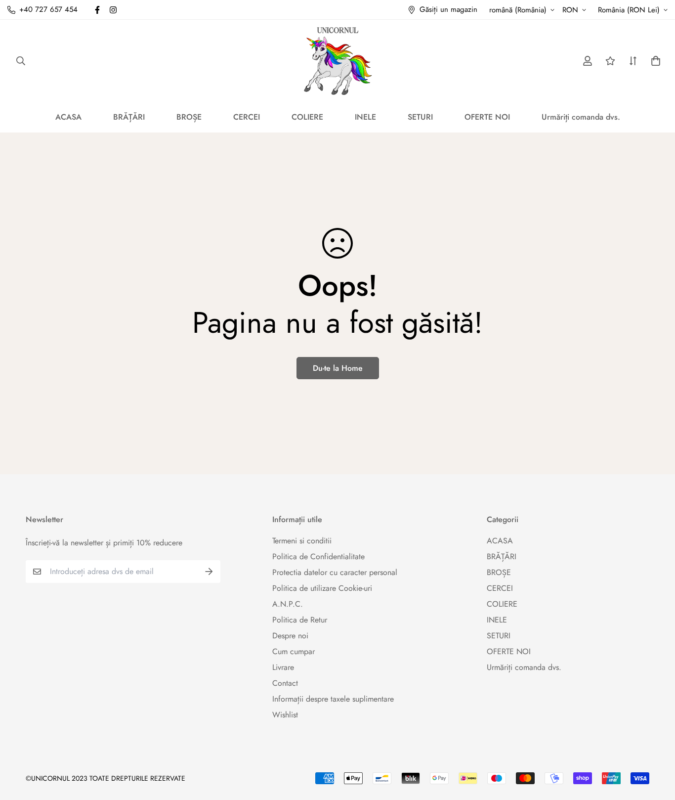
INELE (365, 117)
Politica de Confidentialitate (318, 556)
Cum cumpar (293, 651)
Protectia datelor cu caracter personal (334, 572)
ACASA (68, 117)
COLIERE (307, 117)
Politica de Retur (299, 619)
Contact (285, 683)
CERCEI (246, 117)
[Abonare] (209, 571)
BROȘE (189, 117)
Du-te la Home (338, 368)
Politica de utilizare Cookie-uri (322, 588)
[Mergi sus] (655, 746)
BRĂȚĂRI (129, 117)
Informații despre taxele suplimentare (333, 699)
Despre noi (290, 635)
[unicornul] (338, 60)
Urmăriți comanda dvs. (581, 117)
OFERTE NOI (487, 117)
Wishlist (285, 714)
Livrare (283, 667)
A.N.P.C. (287, 604)
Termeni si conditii (302, 540)
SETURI (420, 117)
